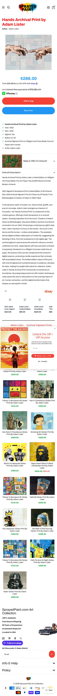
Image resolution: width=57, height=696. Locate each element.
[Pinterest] (9, 638)
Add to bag (28, 101)
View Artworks (3, 7)
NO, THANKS (42, 361)
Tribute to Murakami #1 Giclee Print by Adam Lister (14, 498)
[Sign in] (48, 7)
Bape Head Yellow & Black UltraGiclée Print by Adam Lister (42, 465)
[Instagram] (3, 638)
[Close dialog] (55, 328)
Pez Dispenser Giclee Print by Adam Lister (15, 530)
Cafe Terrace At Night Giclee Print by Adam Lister (42, 561)
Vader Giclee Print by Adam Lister (14, 593)
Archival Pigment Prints (39, 325)
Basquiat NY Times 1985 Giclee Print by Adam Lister (14, 370)
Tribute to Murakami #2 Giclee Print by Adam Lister (14, 561)
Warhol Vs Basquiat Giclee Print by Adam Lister (15, 464)
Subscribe (52, 654)
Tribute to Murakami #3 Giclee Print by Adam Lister (14, 402)
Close (28, 663)
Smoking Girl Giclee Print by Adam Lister (42, 433)
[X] (21, 638)
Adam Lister (14, 29)
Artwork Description (11, 172)
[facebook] (15, 638)
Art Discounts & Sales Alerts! (15, 648)
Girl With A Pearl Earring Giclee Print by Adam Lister (42, 530)
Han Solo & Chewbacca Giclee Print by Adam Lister (14, 433)
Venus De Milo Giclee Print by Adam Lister (42, 370)
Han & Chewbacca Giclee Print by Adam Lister (42, 402)
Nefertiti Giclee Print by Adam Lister (42, 498)
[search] (8, 7)
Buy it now (28, 110)
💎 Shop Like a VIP (42, 356)
